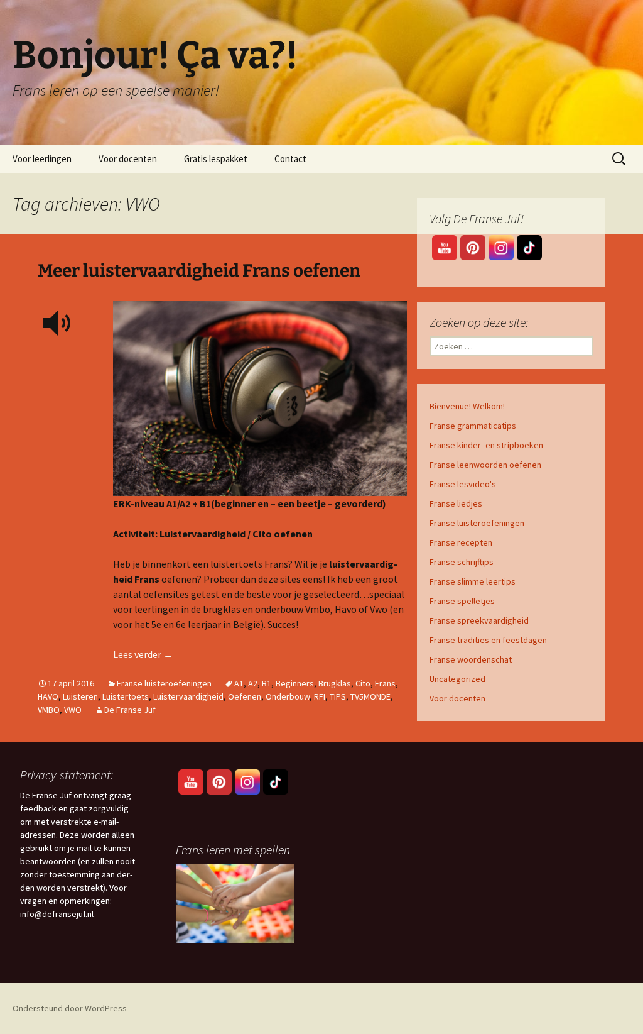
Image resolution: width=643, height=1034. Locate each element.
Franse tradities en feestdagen (488, 640)
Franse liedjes (456, 503)
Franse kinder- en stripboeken (486, 445)
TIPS (338, 696)
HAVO (48, 696)
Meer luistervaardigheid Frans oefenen (199, 270)
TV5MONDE (370, 696)
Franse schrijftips (462, 562)
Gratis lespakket (215, 159)
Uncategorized (457, 679)
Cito (362, 683)
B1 (266, 683)
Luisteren (80, 696)
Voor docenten (128, 159)
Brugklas (334, 683)
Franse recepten (461, 542)
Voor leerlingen (42, 159)
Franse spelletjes (462, 601)
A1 (239, 683)
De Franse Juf (130, 709)
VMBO (49, 709)
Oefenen (244, 696)
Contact (290, 159)
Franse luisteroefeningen (164, 683)
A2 (252, 683)
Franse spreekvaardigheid (479, 620)
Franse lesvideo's (463, 484)
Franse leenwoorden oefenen (485, 464)
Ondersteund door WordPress (70, 1008)
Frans (385, 683)
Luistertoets (125, 696)
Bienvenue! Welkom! (467, 406)
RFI (319, 696)
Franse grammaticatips (473, 425)
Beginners (295, 683)
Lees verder (143, 654)
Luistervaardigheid (188, 696)
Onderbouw (288, 696)
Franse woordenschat (471, 659)
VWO (73, 709)
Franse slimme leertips (473, 581)
